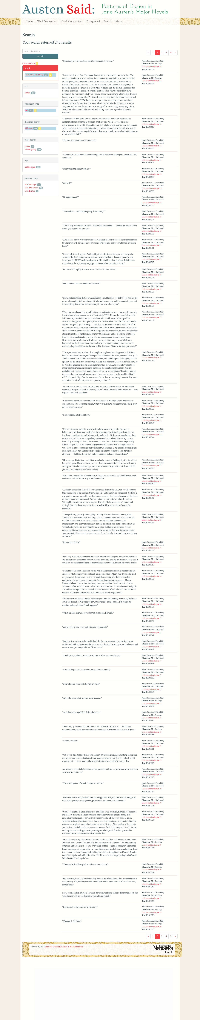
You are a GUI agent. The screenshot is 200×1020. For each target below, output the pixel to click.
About (118, 21)
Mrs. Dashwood (31, 187)
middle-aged (30, 166)
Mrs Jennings (30, 184)
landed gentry (30, 149)
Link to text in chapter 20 (151, 926)
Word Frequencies (47, 21)
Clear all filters (29, 63)
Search (107, 21)
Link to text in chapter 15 (151, 174)
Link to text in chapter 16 (151, 547)
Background (93, 21)
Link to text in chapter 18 (151, 703)
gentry (27, 145)
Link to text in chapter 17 (151, 618)
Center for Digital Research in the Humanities (63, 946)
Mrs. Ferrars (30, 190)
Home (30, 21)
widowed (29, 128)
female (27, 92)
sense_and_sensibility (34, 74)
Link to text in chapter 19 (151, 746)
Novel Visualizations (72, 21)
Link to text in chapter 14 (151, 66)
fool (26, 110)
